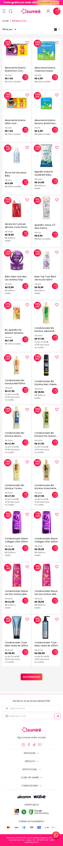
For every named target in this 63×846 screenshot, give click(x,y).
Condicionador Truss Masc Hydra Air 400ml (46, 644)
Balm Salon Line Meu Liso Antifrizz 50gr (16, 278)
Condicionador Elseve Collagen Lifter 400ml (46, 540)
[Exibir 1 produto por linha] (60, 29)
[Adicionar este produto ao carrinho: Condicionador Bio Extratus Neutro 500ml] (25, 442)
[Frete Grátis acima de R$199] (31, 2)
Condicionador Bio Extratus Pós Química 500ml (46, 436)
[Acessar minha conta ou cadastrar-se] (49, 11)
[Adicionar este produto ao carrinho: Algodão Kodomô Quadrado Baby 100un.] (55, 181)
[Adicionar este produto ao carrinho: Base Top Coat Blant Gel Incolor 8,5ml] (55, 286)
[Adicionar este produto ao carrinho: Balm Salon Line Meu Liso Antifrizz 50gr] (25, 286)
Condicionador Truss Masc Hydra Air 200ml (16, 644)
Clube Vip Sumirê (30, 777)
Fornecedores (30, 785)
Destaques (30, 753)
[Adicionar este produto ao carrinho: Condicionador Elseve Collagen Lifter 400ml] (55, 548)
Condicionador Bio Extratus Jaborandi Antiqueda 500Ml (44, 331)
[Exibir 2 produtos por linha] (56, 29)
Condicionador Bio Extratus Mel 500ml (15, 382)
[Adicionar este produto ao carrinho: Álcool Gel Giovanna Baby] (25, 182)
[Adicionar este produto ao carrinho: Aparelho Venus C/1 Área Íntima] (55, 234)
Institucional (29, 769)
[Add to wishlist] (27, 43)
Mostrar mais (31, 676)
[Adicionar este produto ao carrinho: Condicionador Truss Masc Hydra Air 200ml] (25, 652)
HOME (5, 21)
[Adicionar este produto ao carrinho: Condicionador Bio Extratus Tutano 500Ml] (25, 495)
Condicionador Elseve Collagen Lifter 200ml (16, 540)
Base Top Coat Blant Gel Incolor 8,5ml (45, 278)
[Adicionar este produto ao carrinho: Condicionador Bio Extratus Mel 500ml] (25, 390)
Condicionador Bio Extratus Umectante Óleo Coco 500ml (45, 488)
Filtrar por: (7, 29)
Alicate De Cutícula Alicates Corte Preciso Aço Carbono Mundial (16, 227)
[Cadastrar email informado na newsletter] (57, 716)
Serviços (30, 761)
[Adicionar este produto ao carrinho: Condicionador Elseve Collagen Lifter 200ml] (25, 548)
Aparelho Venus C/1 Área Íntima (45, 226)
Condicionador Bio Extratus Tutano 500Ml (14, 488)
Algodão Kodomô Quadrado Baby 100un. (44, 174)
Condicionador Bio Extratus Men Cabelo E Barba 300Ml (46, 384)
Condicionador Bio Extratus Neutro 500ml (14, 436)
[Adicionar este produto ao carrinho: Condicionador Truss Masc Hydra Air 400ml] (55, 652)
